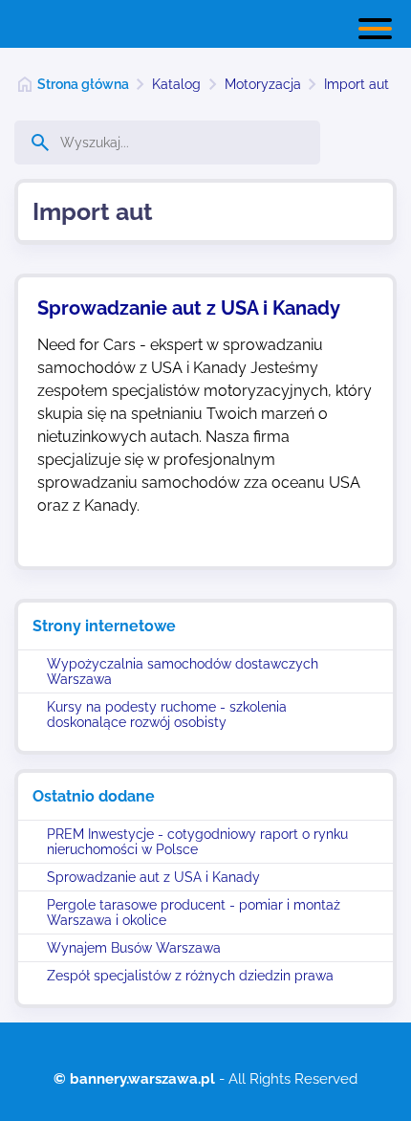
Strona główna (83, 84)
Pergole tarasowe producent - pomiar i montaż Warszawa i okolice (193, 912)
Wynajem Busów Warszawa (134, 948)
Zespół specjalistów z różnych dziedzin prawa (190, 975)
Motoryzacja (263, 84)
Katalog (176, 84)
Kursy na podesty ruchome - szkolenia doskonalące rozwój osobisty (167, 714)
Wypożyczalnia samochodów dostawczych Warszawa (182, 671)
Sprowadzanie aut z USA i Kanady (153, 877)
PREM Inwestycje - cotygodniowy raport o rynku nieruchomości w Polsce (197, 841)
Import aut (356, 84)
